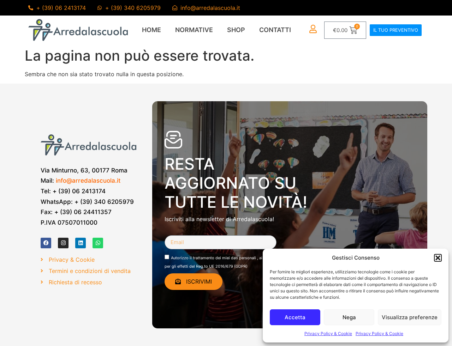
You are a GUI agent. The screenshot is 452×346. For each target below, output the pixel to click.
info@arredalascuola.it (88, 180)
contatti (275, 30)
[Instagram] (63, 243)
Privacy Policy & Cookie (328, 333)
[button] (437, 257)
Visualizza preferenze (410, 317)
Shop (236, 30)
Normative (194, 30)
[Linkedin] (80, 243)
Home (151, 30)
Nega (349, 317)
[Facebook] (46, 243)
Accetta (295, 317)
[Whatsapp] (98, 243)
